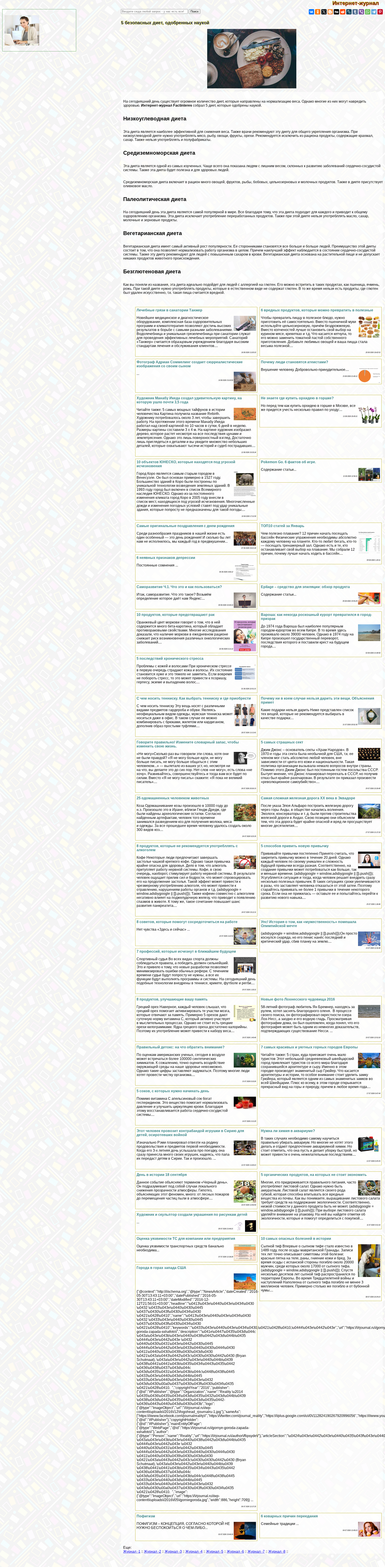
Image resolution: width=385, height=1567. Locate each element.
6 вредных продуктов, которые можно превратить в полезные (317, 310)
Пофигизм (146, 1516)
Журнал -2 (152, 1551)
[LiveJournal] (349, 11)
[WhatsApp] (367, 11)
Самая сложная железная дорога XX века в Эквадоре (308, 798)
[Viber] (361, 11)
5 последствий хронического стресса (170, 658)
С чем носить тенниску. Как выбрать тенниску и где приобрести (194, 698)
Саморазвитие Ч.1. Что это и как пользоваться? (179, 587)
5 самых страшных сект (282, 742)
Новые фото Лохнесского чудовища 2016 (298, 999)
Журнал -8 (276, 1551)
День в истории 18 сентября (162, 1175)
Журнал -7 (256, 1551)
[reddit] (342, 11)
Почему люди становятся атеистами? (294, 362)
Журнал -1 (131, 1551)
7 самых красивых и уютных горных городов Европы (309, 1047)
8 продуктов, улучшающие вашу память (172, 999)
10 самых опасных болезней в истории (296, 1238)
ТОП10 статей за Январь (282, 526)
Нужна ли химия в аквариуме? (288, 1131)
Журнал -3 (173, 1551)
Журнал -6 (235, 1551)
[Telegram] (374, 11)
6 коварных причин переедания (289, 1516)
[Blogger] (330, 11)
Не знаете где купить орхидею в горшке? (297, 398)
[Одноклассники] (317, 11)
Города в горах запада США (161, 1268)
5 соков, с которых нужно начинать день (173, 1091)
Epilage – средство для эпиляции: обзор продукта (305, 587)
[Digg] (336, 11)
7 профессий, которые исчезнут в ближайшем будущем (186, 951)
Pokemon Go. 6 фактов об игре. (288, 462)
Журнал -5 (214, 1551)
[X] (324, 11)
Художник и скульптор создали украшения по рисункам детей (192, 1214)
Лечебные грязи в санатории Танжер (169, 310)
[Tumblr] (355, 11)
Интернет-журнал (358, 3)
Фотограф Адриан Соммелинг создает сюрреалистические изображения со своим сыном (190, 364)
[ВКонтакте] (311, 11)
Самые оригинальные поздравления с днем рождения (185, 526)
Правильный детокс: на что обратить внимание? (181, 1047)
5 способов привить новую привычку (295, 846)
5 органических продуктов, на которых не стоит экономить (314, 1175)
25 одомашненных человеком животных (173, 798)
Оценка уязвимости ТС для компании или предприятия (186, 1238)
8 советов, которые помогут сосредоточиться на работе (187, 922)
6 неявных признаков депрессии (166, 558)
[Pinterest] (380, 11)
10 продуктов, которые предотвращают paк (176, 615)
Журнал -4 (194, 1551)
